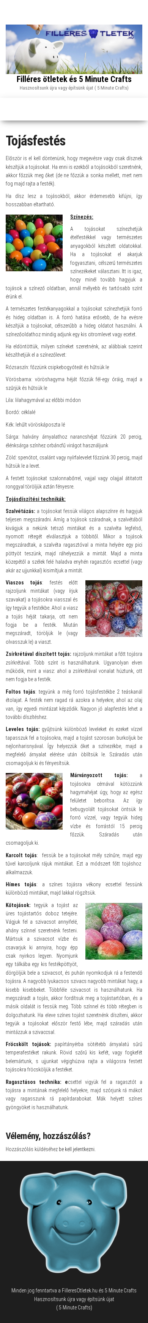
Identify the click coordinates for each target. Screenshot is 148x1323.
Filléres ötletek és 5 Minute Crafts (74, 79)
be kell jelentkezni (76, 1149)
